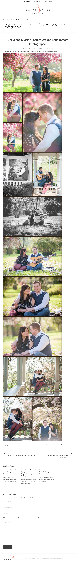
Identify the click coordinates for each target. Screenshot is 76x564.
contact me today (40, 444)
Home (4, 19)
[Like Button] (51, 48)
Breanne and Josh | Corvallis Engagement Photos (46, 472)
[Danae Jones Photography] (38, 9)
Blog (8, 19)
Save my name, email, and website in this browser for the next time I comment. (25, 518)
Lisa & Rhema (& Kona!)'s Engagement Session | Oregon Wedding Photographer (29, 473)
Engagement (14, 19)
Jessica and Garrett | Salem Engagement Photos (9, 472)
